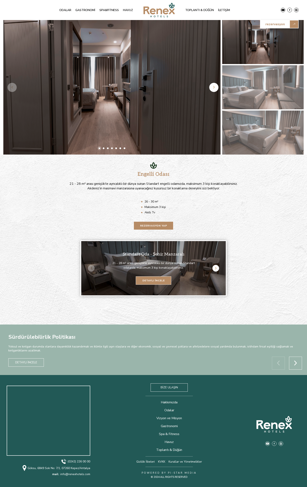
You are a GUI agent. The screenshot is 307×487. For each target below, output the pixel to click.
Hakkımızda (169, 402)
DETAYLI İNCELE (153, 280)
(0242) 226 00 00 (78, 461)
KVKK (161, 462)
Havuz (169, 442)
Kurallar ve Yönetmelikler (185, 462)
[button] (99, 148)
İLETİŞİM (224, 10)
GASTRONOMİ (85, 10)
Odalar (169, 410)
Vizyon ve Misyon (169, 418)
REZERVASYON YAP (153, 225)
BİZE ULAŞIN (169, 387)
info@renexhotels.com (71, 474)
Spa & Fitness (169, 434)
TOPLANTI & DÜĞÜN (199, 10)
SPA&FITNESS (109, 10)
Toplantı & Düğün (169, 450)
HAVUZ (128, 10)
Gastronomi (169, 426)
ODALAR (65, 10)
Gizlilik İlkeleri (145, 462)
